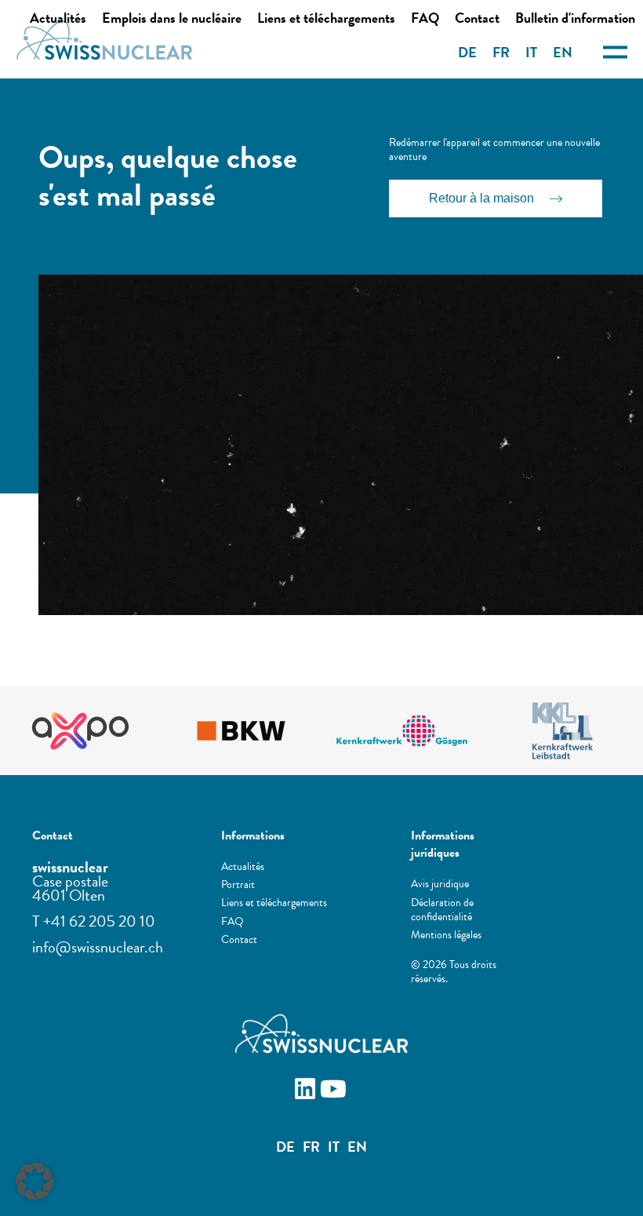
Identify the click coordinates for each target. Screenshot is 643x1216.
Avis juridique (440, 884)
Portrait (238, 885)
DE (467, 52)
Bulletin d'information (575, 17)
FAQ (425, 17)
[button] (34, 1181)
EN (562, 52)
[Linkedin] (307, 1091)
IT (531, 52)
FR (501, 52)
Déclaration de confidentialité (442, 910)
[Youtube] (336, 1091)
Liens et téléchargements (326, 17)
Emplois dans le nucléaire (172, 17)
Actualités (58, 17)
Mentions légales (446, 935)
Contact (477, 17)
